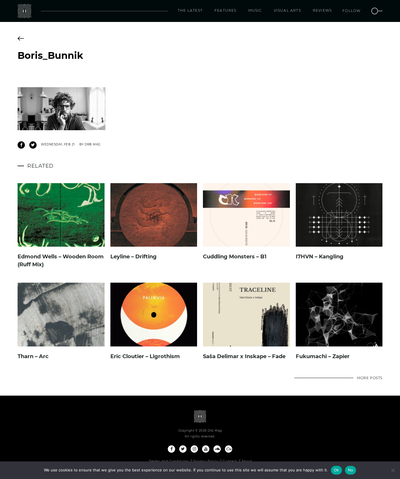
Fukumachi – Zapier (323, 356)
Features (225, 10)
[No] (393, 470)
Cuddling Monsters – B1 (234, 256)
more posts (369, 378)
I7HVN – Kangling (319, 256)
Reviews (322, 10)
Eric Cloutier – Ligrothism (145, 356)
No (350, 470)
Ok (336, 470)
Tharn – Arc (33, 356)
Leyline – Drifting (133, 256)
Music (255, 10)
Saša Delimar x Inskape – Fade (244, 356)
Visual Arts (287, 10)
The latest (190, 10)
